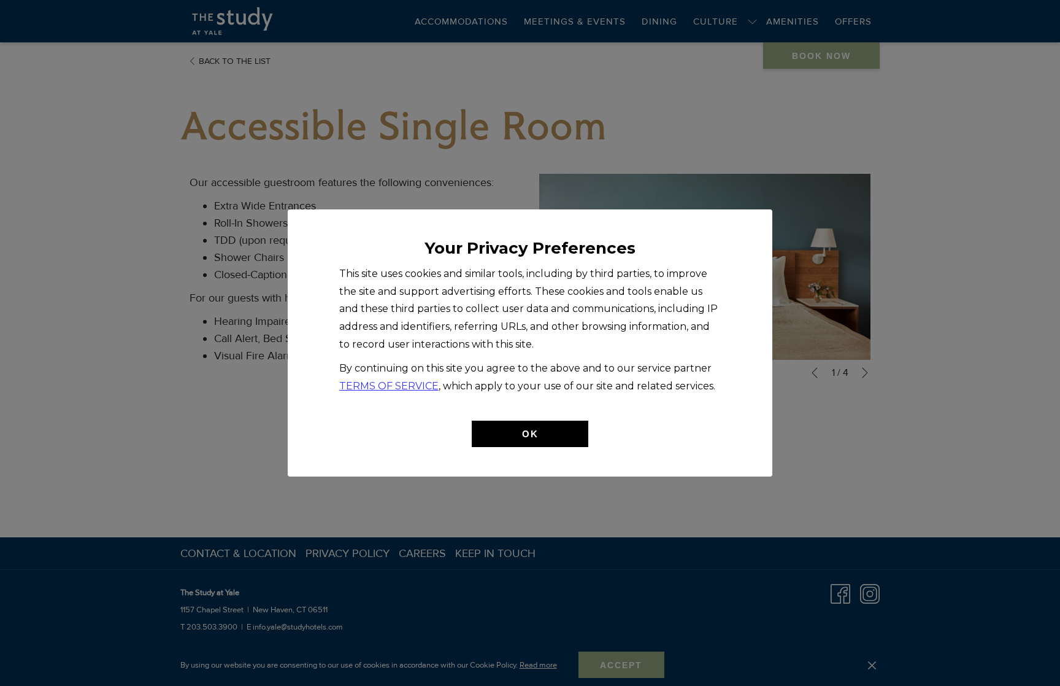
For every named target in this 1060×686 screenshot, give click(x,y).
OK (530, 434)
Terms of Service (389, 386)
